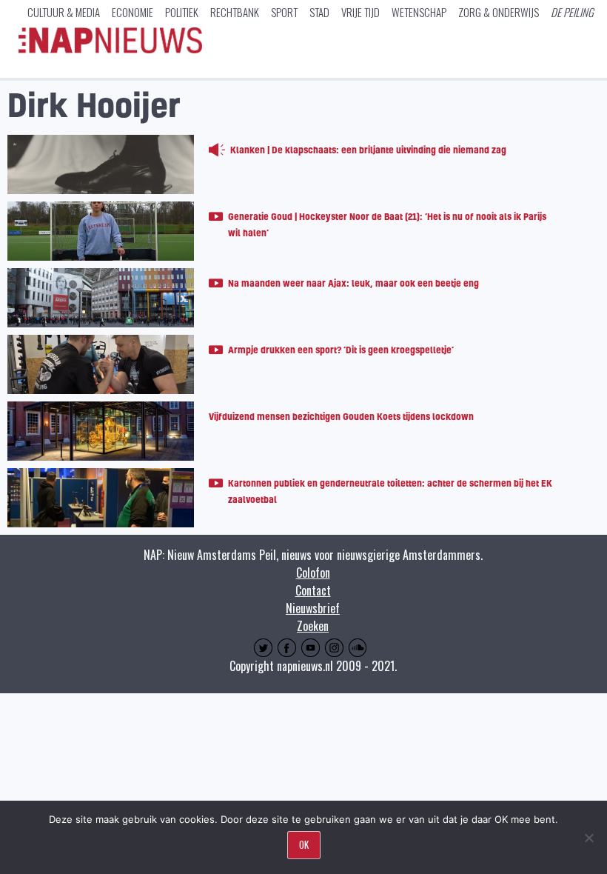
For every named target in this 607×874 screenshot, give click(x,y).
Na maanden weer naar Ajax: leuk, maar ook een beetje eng (353, 283)
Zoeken (313, 626)
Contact (313, 590)
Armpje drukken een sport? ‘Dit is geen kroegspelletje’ (341, 350)
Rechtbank (234, 12)
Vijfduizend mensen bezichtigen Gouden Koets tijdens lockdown (341, 416)
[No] (588, 837)
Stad (319, 12)
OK (304, 844)
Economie (132, 12)
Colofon (313, 572)
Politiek (181, 12)
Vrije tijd (360, 12)
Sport (284, 12)
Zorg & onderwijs (498, 12)
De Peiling (572, 12)
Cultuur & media (63, 12)
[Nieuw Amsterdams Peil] (110, 49)
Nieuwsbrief (313, 608)
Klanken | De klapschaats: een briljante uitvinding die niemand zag (368, 150)
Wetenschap (419, 12)
